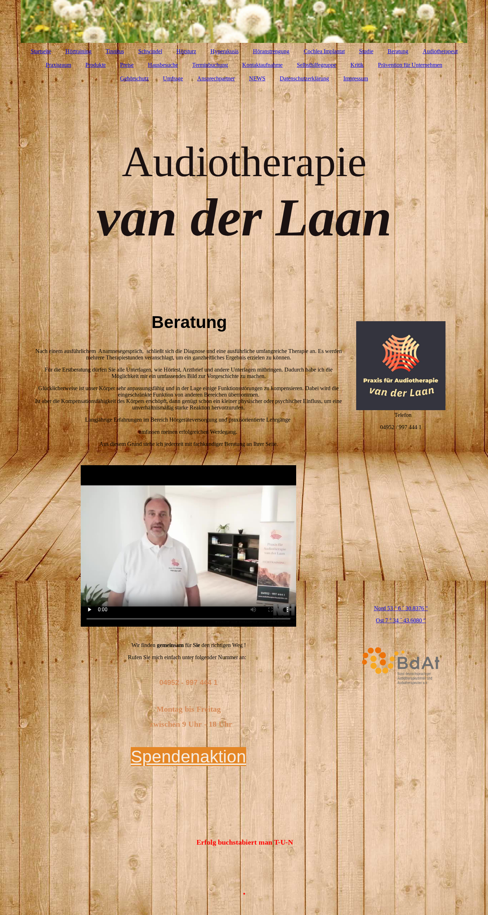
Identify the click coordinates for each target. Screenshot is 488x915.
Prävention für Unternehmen (410, 65)
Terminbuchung (210, 65)
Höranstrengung (271, 51)
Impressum (355, 78)
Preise (127, 65)
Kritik (357, 65)
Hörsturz (186, 51)
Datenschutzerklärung (304, 78)
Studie (366, 51)
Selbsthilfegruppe (316, 65)
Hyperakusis (224, 51)
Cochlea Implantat (324, 51)
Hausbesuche (163, 65)
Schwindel (150, 51)
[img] (244, 21)
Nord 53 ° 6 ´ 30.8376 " (401, 608)
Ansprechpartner (216, 78)
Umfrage (173, 78)
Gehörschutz (134, 78)
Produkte (95, 65)
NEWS (257, 78)
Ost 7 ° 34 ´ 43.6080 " (401, 620)
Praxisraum (58, 65)
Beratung (398, 51)
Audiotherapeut (440, 51)
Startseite (41, 51)
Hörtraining (78, 51)
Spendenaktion (188, 756)
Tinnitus (115, 51)
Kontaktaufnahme (262, 65)
